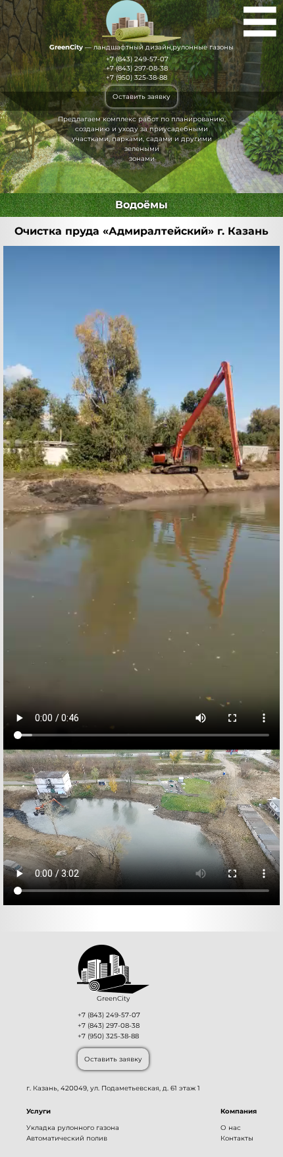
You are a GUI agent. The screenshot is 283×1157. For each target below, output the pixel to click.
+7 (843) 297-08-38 (137, 68)
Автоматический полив (66, 1138)
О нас (230, 1127)
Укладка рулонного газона (72, 1127)
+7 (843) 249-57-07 (137, 59)
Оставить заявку (141, 96)
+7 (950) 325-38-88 (136, 77)
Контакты (236, 1138)
